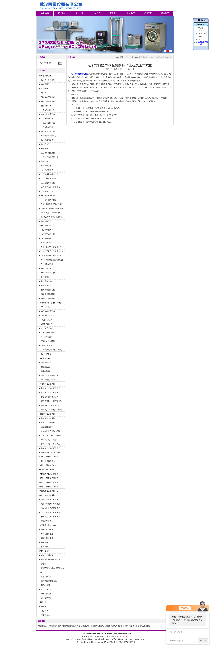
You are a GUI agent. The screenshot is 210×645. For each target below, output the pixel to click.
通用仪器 (42, 602)
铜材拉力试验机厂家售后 (48, 457)
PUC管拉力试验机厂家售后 (51, 410)
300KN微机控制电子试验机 (51, 350)
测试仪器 (42, 572)
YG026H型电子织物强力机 (51, 247)
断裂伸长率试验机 (48, 298)
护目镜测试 (45, 547)
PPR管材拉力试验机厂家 (50, 405)
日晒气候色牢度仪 (48, 101)
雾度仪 (43, 564)
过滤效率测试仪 (47, 555)
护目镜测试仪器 (45, 542)
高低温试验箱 (44, 358)
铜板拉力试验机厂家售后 (48, 465)
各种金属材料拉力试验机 (50, 452)
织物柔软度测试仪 (48, 97)
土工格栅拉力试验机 (49, 179)
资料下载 (148, 13)
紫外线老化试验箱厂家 (49, 380)
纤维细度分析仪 (47, 243)
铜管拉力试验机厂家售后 (48, 478)
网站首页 (45, 13)
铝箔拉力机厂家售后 (49, 440)
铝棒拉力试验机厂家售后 (50, 448)
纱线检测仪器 (46, 221)
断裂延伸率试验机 (48, 294)
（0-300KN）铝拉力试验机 (51, 435)
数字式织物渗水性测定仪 (50, 187)
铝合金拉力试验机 (48, 418)
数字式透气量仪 (47, 140)
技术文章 (79, 13)
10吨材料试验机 (47, 337)
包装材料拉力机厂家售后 (50, 500)
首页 (126, 57)
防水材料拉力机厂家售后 (50, 504)
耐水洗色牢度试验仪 (49, 131)
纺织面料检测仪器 (48, 196)
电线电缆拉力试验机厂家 (48, 491)
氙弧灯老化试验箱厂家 (49, 375)
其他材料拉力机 (47, 521)
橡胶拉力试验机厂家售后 (50, 388)
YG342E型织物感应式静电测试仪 (52, 260)
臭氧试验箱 (45, 371)
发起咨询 (202, 641)
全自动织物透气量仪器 (49, 157)
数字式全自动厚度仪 (49, 80)
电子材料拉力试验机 (49, 311)
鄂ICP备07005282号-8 (127, 642)
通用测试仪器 (46, 598)
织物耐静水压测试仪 (49, 136)
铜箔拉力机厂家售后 (47, 470)
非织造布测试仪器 (48, 123)
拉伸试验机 (45, 277)
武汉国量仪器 (145, 626)
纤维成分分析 (46, 589)
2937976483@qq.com (136, 639)
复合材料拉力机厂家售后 (50, 512)
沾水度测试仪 (46, 577)
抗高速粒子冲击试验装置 (50, 560)
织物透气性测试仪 (73, 626)
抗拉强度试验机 (47, 281)
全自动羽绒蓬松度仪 (49, 110)
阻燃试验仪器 (46, 594)
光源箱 (43, 607)
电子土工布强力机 (48, 234)
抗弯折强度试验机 (48, 290)
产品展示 (62, 13)
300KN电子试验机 (48, 341)
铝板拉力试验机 (47, 427)
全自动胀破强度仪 (48, 273)
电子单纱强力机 (47, 238)
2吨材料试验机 (46, 345)
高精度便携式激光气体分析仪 (113, 626)
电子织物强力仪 (47, 230)
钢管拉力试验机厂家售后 (48, 487)
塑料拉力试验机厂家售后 (50, 393)
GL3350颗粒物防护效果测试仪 (52, 568)
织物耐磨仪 (45, 149)
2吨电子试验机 (46, 324)
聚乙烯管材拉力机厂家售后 (51, 401)
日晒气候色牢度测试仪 (56, 626)
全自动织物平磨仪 (48, 153)
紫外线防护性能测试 (49, 581)
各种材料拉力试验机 (47, 495)
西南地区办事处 (47, 538)
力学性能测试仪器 (46, 264)
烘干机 (43, 93)
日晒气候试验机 (47, 106)
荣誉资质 (114, 13)
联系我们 (165, 13)
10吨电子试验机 (47, 328)
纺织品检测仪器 (45, 76)
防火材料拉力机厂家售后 (50, 508)
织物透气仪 (45, 144)
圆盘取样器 (45, 615)
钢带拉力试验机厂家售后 (48, 482)
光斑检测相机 (96, 626)
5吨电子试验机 (46, 320)
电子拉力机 (45, 307)
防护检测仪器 (44, 551)
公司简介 (96, 13)
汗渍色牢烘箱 (46, 363)
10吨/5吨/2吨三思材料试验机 (50, 303)
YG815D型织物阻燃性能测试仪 (52, 208)
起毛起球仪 (45, 89)
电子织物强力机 (45, 226)
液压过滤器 (85, 626)
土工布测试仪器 (47, 127)
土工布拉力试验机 (48, 183)
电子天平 (44, 611)
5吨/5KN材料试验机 (48, 316)
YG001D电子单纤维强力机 (51, 256)
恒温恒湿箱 (45, 367)
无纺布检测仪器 (47, 119)
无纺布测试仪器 (47, 191)
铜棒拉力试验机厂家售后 (48, 474)
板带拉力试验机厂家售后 (50, 517)
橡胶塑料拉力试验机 (47, 384)
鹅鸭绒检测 (45, 585)
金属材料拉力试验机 (47, 414)
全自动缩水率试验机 (49, 114)
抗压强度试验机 (47, 286)
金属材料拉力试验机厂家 (50, 431)
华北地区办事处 (47, 530)
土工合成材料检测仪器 (49, 174)
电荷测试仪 (45, 84)
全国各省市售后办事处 (48, 525)
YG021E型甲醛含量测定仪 (51, 213)
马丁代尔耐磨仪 (47, 170)
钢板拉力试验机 (45, 354)
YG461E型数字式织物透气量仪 (52, 204)
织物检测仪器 (46, 161)
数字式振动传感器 (132, 626)
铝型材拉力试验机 (48, 423)
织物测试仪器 (46, 166)
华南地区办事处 (47, 534)
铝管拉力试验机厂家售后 (50, 444)
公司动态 (131, 13)
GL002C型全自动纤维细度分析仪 (52, 217)
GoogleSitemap (85, 642)
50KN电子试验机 (47, 333)
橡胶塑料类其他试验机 (49, 397)
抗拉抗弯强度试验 (48, 461)
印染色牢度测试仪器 (49, 200)
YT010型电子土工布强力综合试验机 (52, 251)
